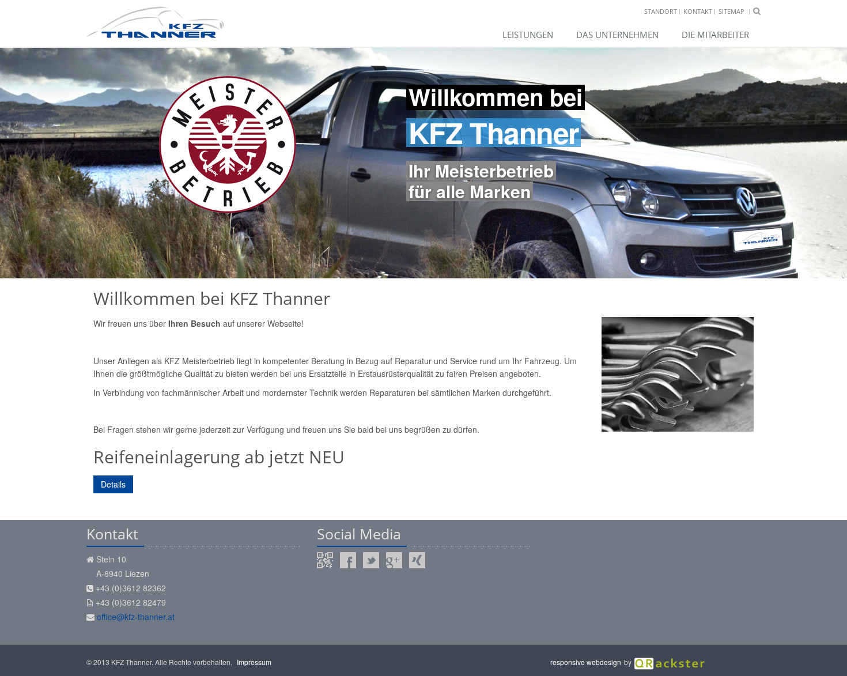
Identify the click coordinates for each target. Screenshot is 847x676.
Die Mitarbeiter (715, 34)
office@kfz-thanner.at (136, 616)
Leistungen (527, 34)
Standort (660, 11)
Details (113, 484)
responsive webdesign (585, 662)
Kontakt (697, 11)
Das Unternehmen (617, 34)
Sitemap (731, 11)
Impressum (254, 662)
